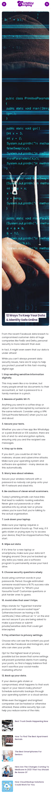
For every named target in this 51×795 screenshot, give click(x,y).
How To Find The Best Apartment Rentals (31, 738)
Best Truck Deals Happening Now (31, 721)
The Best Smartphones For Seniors (28, 753)
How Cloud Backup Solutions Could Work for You (29, 783)
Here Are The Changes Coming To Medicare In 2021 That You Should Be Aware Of (32, 769)
